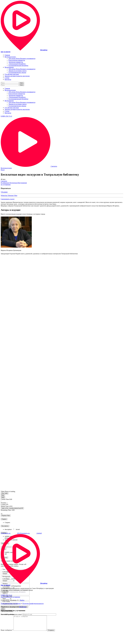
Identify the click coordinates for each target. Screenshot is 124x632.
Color (4, 586)
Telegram (11, 195)
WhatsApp (4, 195)
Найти (21, 83)
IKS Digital (22, 607)
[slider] (15, 504)
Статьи (7, 78)
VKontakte (4, 192)
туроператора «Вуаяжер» (17, 592)
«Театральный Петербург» (17, 64)
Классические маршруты (17, 60)
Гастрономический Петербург (18, 65)
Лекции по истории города (17, 71)
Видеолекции (9, 67)
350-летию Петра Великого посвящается (22, 58)
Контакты (8, 79)
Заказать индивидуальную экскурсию (17, 76)
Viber (15, 195)
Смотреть (4, 181)
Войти (22, 600)
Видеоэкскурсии (10, 57)
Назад (3, 170)
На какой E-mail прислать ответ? (11, 614)
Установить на (10, 533)
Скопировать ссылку (8, 199)
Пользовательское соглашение (11, 603)
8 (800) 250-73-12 (6, 116)
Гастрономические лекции (17, 72)
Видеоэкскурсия (6, 168)
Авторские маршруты (16, 62)
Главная (7, 55)
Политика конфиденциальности (33, 603)
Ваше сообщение (7, 630)
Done (3, 609)
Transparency (17, 586)
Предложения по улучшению (10, 597)
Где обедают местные (12, 74)
